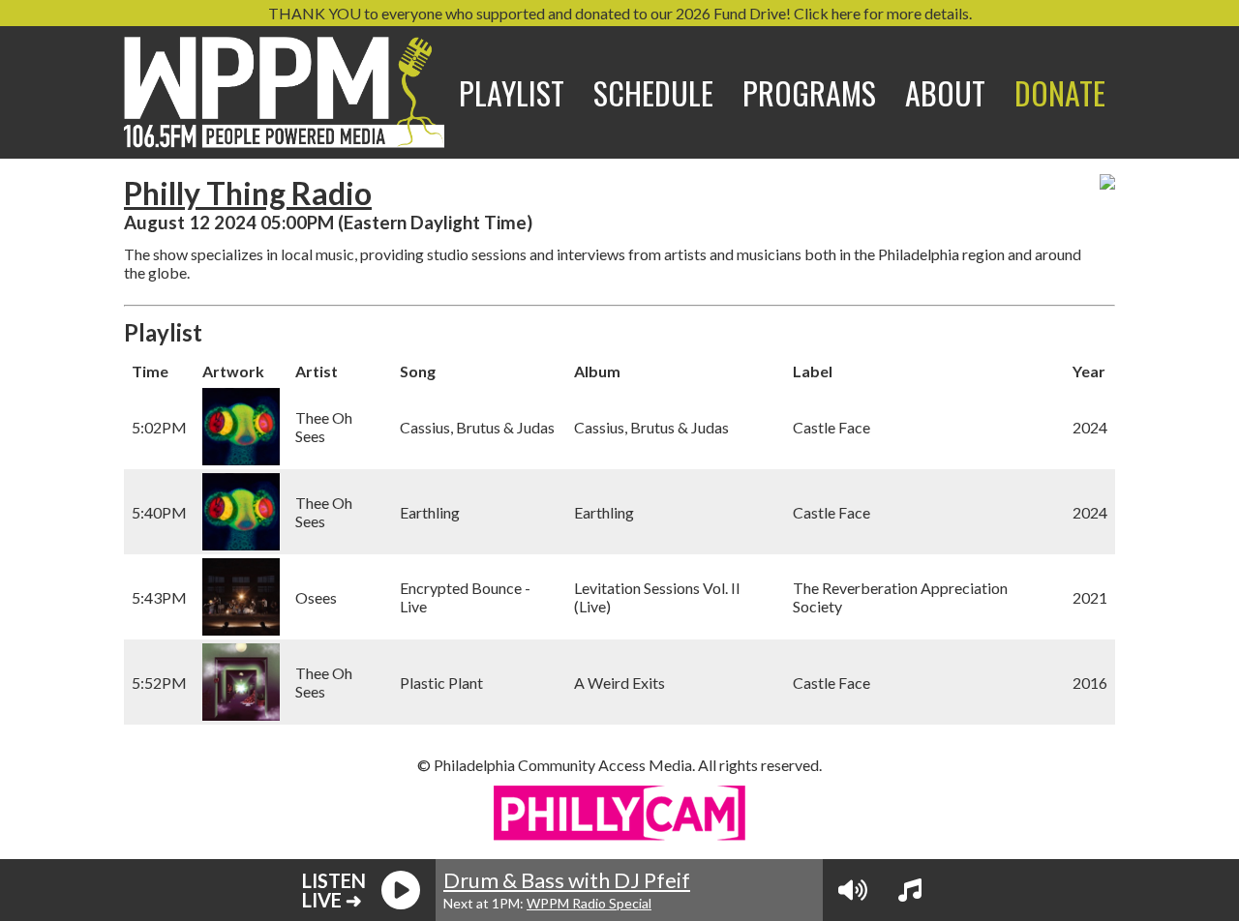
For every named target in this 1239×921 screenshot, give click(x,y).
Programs (809, 92)
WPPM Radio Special (589, 903)
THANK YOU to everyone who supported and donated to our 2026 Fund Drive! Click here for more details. (620, 13)
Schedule (653, 92)
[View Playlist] (910, 890)
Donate (1059, 92)
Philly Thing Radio (248, 193)
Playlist (511, 92)
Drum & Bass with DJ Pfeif (566, 880)
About (945, 92)
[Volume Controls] (853, 890)
